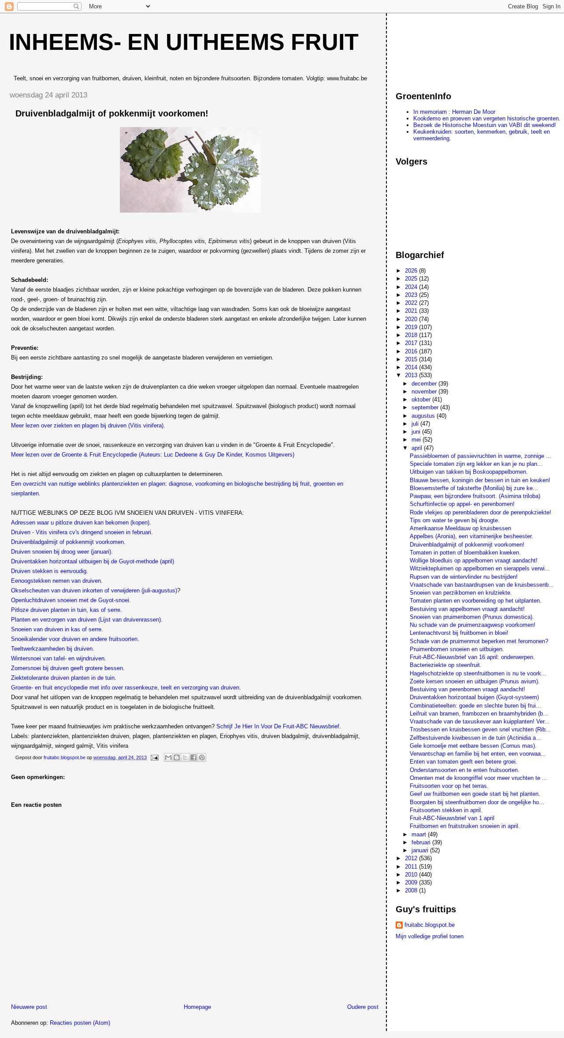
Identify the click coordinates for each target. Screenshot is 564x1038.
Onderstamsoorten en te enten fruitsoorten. (464, 770)
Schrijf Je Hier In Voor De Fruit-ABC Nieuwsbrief (277, 726)
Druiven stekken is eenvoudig (48, 571)
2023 (412, 295)
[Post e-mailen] (154, 757)
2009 (412, 882)
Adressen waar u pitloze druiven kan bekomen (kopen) (80, 522)
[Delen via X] (185, 757)
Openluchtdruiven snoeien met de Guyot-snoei (70, 600)
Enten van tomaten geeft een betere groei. (463, 761)
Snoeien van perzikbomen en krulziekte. (461, 592)
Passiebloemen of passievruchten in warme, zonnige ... (480, 456)
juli (416, 423)
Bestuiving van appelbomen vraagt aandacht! (467, 609)
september (426, 407)
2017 (412, 343)
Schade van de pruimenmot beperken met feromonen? (479, 641)
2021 (412, 310)
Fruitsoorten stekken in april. (446, 810)
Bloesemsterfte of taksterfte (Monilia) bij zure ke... (474, 488)
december (425, 383)
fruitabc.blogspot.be (429, 925)
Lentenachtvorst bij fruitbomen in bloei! (459, 633)
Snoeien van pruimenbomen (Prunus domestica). (472, 617)
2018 (412, 335)
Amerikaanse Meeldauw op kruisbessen (460, 528)
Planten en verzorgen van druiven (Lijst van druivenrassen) (86, 619)
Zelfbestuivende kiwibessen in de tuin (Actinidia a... (475, 737)
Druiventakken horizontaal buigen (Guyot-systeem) (474, 697)
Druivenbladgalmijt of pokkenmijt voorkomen (67, 542)
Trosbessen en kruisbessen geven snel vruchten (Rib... (480, 729)
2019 (412, 327)
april (418, 448)
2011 (412, 866)
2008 (412, 890)
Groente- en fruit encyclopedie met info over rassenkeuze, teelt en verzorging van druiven (125, 687)
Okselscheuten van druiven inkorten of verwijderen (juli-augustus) (94, 590)
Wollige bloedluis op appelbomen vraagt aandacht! (474, 560)
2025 (412, 278)
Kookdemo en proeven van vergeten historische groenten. (486, 118)
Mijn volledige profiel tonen (430, 936)
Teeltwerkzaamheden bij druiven (52, 648)
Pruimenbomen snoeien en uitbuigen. (457, 649)
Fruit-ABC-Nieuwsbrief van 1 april (452, 818)
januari (421, 850)
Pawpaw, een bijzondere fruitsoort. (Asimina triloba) (475, 496)
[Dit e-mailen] (168, 757)
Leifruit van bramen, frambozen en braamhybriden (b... (479, 713)
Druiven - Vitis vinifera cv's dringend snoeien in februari (81, 532)
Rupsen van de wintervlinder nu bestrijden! (464, 576)
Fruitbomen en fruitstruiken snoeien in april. (465, 826)
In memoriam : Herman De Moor (454, 112)
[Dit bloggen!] (176, 757)
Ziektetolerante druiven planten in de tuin (63, 678)
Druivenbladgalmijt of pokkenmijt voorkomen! (467, 544)
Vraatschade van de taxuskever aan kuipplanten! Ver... (479, 721)
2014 (412, 367)
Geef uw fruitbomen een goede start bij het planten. (475, 794)
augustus (424, 415)
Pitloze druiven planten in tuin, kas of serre (65, 610)
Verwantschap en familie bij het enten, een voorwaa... (478, 753)
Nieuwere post (29, 1007)
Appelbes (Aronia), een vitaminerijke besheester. (471, 536)
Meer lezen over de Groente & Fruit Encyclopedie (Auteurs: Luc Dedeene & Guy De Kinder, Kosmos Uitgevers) (152, 454)
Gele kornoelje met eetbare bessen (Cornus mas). (473, 745)
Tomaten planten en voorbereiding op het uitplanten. (476, 600)
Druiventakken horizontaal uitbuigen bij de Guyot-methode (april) (92, 561)
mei (417, 439)
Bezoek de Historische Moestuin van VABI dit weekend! (484, 125)
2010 (412, 874)
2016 (412, 351)
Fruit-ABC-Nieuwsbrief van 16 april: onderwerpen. (472, 657)
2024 (412, 287)
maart (420, 834)
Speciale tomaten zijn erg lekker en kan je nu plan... (476, 464)
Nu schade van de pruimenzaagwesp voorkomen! (472, 625)
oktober (422, 399)
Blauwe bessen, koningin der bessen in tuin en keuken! (480, 480)
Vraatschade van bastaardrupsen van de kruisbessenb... (482, 584)
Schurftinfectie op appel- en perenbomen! (462, 504)
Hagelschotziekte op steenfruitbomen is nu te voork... (478, 673)
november (425, 391)
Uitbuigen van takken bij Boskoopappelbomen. (469, 471)
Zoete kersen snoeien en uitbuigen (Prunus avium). (475, 681)
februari (422, 842)
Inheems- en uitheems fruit (184, 42)
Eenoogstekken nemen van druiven (56, 580)
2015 (412, 359)
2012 (412, 858)
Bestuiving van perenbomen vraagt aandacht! (467, 689)
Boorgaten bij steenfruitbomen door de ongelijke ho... (477, 802)
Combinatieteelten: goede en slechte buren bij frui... (475, 705)
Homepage (197, 1007)
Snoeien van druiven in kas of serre (56, 629)
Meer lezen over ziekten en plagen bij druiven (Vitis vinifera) (87, 425)
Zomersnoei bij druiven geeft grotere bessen (67, 668)
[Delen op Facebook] (193, 757)
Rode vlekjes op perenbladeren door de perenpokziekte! (480, 512)
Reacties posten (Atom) (80, 1022)
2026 (412, 270)
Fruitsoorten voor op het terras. (449, 786)
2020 (412, 319)
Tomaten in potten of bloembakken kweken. (465, 552)
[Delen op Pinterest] (201, 757)
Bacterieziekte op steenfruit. (446, 665)
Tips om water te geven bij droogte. (455, 520)
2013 (412, 375)
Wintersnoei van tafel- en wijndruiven (57, 658)
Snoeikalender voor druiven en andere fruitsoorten (74, 639)
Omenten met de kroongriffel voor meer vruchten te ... (478, 778)
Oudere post (362, 1007)
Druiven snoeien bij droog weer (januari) (61, 551)
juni (417, 431)
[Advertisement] (435, 48)
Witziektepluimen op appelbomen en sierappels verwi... (480, 568)
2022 (412, 303)
